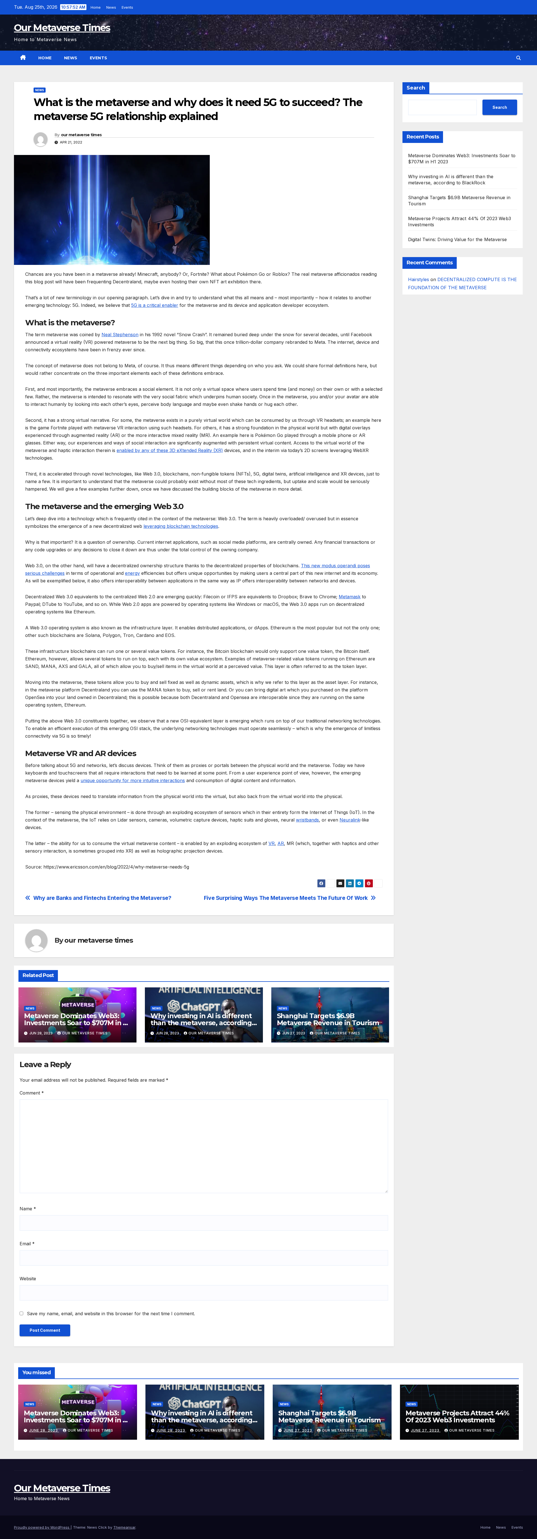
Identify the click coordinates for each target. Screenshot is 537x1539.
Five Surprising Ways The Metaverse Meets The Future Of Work (286, 898)
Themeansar (124, 1527)
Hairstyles (418, 279)
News (111, 7)
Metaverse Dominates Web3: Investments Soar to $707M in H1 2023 (77, 1023)
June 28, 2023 (44, 1430)
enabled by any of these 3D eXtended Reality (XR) (170, 450)
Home (96, 7)
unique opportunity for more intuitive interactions (133, 780)
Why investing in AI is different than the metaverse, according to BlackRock (201, 1023)
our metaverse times (81, 134)
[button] (518, 58)
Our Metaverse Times (62, 28)
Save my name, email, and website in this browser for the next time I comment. (111, 1313)
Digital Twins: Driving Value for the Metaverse (457, 239)
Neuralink (350, 820)
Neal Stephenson (120, 334)
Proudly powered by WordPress (42, 1527)
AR (280, 843)
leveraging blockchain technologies (180, 526)
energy (132, 573)
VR (271, 843)
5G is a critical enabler (154, 305)
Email (27, 1243)
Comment (32, 1093)
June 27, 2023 (298, 1430)
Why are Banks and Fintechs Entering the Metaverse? (102, 898)
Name (28, 1208)
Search (416, 88)
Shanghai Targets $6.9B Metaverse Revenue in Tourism (328, 1019)
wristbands (307, 820)
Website (28, 1278)
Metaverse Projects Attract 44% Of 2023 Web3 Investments (457, 1416)
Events (127, 7)
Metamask (350, 596)
